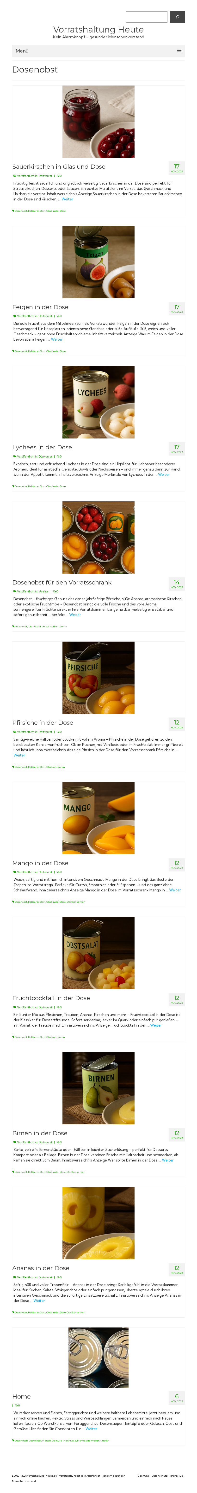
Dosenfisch (21, 1440)
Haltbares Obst (36, 210)
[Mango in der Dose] (98, 818)
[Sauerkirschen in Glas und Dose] (98, 121)
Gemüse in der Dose (64, 1440)
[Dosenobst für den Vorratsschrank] (98, 537)
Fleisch (46, 1440)
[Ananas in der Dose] (98, 1223)
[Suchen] (177, 16)
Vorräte (44, 591)
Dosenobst (21, 210)
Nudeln (104, 1440)
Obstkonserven (58, 626)
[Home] (98, 1357)
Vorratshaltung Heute (98, 29)
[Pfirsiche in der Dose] (98, 677)
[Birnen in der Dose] (98, 1088)
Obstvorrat (45, 176)
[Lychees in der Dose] (98, 402)
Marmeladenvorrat (88, 1440)
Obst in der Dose (56, 210)
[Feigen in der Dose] (98, 261)
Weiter (67, 199)
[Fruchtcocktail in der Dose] (98, 952)
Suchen (132, 7)
